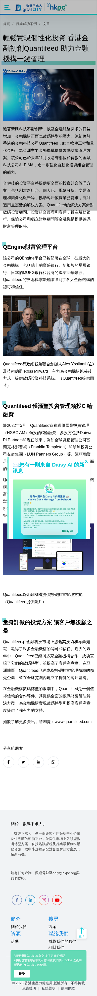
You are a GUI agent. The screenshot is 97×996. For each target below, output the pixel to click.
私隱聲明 (48, 988)
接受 (22, 974)
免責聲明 (29, 988)
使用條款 (68, 988)
